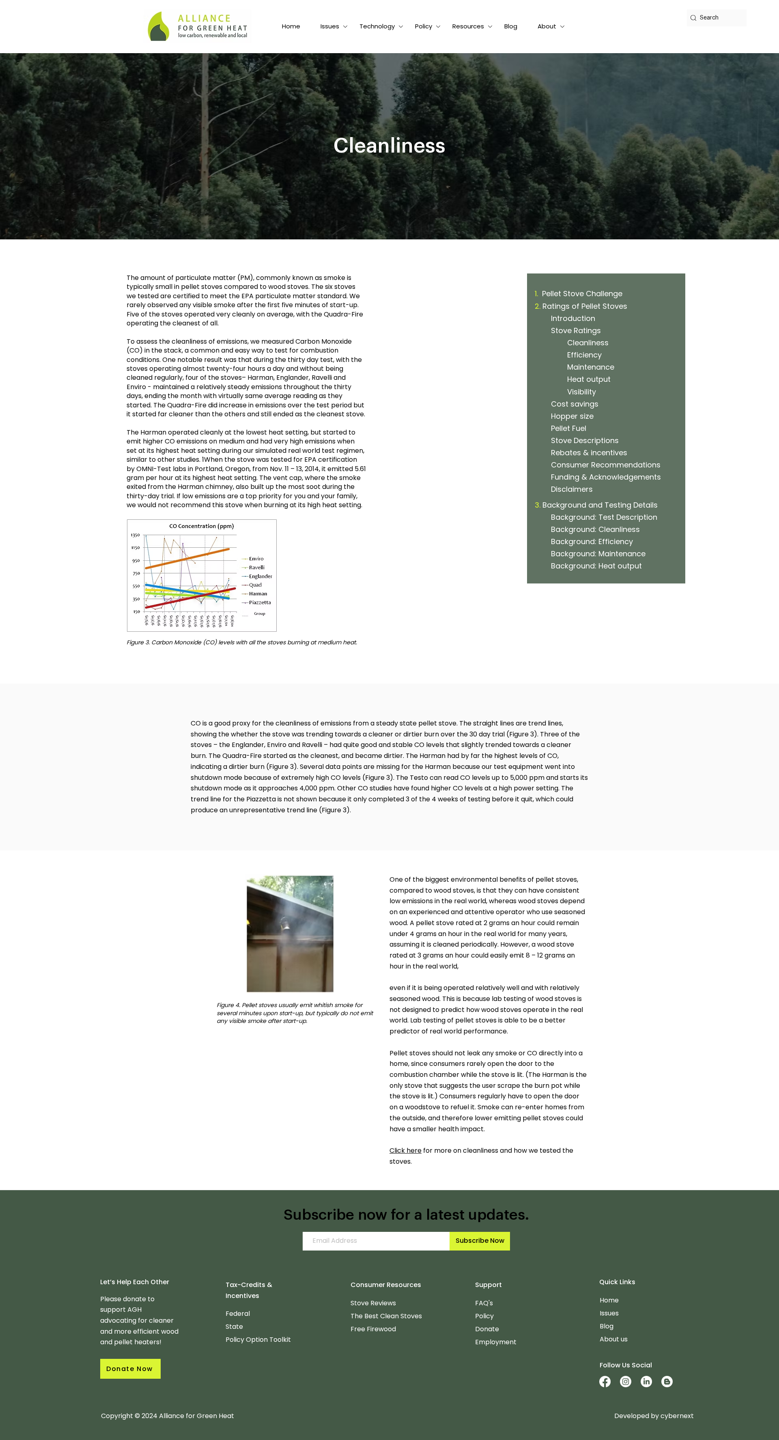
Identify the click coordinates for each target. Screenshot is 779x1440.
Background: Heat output (596, 566)
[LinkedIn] (646, 1381)
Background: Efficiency (592, 541)
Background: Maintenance (598, 554)
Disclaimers (572, 489)
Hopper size (572, 416)
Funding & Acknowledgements (606, 477)
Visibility (581, 392)
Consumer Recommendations (606, 465)
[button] (329, 26)
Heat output (589, 379)
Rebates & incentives (589, 453)
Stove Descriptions (585, 440)
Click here (406, 1150)
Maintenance (590, 367)
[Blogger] (667, 1381)
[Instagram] (625, 1381)
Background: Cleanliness (595, 529)
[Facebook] (605, 1381)
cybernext (677, 1416)
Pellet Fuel (568, 428)
